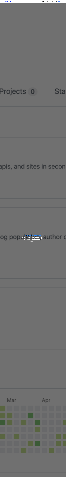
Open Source (39, 235)
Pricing (56, 1)
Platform (43, 1)
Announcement (27, 235)
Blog (59, 1)
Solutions (51, 1)
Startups (35, 235)
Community (31, 235)
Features (47, 1)
